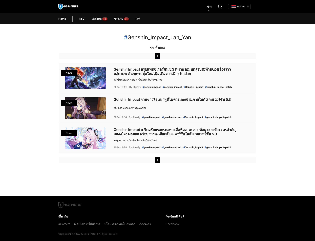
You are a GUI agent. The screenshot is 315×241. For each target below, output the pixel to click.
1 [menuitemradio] (157, 56)
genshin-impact (172, 87)
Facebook (172, 224)
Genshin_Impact (193, 87)
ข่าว (209, 6)
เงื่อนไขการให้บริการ (87, 224)
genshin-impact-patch (218, 87)
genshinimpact (152, 87)
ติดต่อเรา (145, 224)
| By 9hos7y (134, 87)
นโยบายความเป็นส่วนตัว (119, 224)
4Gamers (64, 224)
